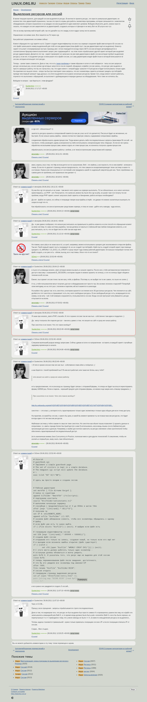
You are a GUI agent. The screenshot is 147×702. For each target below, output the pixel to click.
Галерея (51, 3)
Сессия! (24, 667)
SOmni (34, 257)
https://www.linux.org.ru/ (18, 694)
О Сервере (14, 689)
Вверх (133, 689)
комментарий (26, 187)
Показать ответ (37, 157)
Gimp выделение (90, 675)
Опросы (73, 3)
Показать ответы (37, 260)
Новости (43, 3)
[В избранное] (129, 19)
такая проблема (62, 63)
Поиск (88, 3)
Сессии (23, 671)
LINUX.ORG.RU (24, 3)
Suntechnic (30, 86)
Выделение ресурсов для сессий (37, 14)
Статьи (59, 3)
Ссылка (16, 98)
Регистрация (122, 3)
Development (26, 10)
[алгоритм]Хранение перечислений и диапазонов (30, 105)
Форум (66, 3)
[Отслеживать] (129, 26)
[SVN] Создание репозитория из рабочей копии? (115, 105)
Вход (132, 3)
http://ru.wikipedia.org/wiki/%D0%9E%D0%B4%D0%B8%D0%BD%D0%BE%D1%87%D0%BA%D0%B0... (72, 405)
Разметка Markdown (38, 689)
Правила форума (25, 689)
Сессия (24, 674)
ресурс (86, 671)
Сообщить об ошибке (18, 691)
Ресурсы (87, 664)
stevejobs (35, 154)
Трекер (81, 3)
